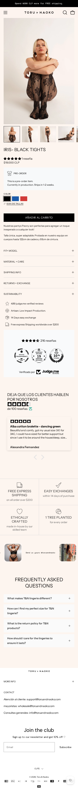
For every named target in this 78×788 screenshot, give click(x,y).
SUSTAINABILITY (13, 293)
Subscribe (65, 747)
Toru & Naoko (42, 777)
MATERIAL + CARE (14, 261)
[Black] (7, 199)
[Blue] (15, 199)
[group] (39, 3)
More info (10, 681)
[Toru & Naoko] (39, 12)
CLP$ (37, 768)
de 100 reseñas (17, 409)
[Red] (23, 199)
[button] (64, 12)
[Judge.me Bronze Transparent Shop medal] (21, 356)
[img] (40, 404)
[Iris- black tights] (12, 134)
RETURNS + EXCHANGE (17, 283)
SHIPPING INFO (12, 272)
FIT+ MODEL (10, 250)
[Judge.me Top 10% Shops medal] (56, 356)
